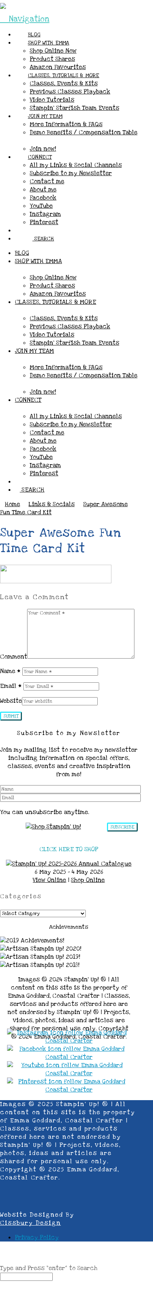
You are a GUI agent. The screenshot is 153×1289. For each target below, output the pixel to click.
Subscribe (122, 827)
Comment (13, 657)
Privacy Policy (37, 1237)
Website (11, 701)
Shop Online (88, 880)
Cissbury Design (30, 1223)
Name (10, 671)
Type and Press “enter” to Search (48, 1268)
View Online (49, 880)
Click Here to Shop (68, 849)
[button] (24, 19)
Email (11, 686)
